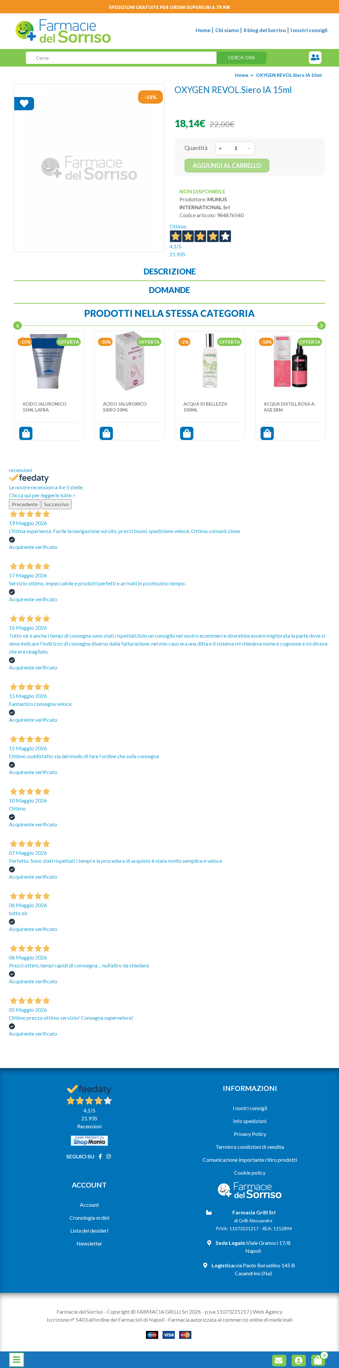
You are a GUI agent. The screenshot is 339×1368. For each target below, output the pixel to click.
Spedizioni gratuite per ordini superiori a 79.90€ (169, 7)
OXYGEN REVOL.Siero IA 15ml (289, 75)
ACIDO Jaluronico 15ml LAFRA (44, 407)
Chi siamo (227, 30)
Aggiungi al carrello (227, 165)
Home (203, 30)
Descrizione (170, 271)
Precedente (25, 504)
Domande (169, 290)
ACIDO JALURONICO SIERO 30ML (125, 407)
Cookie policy (250, 1172)
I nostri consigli (309, 30)
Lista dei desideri (89, 1230)
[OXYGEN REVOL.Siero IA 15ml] (89, 168)
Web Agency (267, 1311)
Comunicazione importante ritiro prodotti (250, 1159)
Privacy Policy (250, 1134)
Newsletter (89, 1243)
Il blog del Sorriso (265, 30)
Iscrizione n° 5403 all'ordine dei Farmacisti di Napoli (105, 1319)
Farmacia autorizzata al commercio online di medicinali (230, 1319)
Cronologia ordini (89, 1217)
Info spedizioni (249, 1121)
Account (89, 1204)
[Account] (300, 1361)
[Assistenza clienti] (315, 58)
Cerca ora (241, 57)
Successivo (56, 504)
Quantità (196, 147)
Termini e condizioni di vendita (250, 1147)
